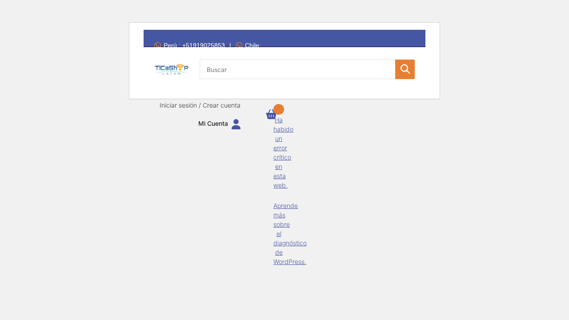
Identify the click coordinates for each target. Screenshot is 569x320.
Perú (194, 45)
